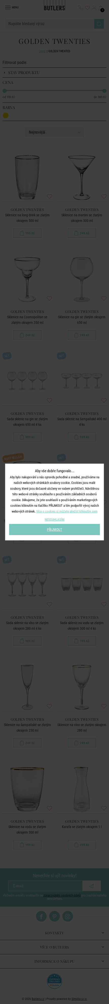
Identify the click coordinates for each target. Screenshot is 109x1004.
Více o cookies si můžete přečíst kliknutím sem (67, 511)
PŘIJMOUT (54, 529)
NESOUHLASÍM (54, 519)
